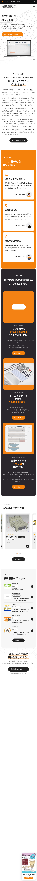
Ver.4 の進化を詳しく (17, 140)
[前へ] (12, 553)
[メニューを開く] (34, 7)
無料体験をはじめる (17, 669)
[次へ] (25, 553)
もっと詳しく (17, 353)
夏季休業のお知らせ (16, 2)
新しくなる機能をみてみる (11, 34)
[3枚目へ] (17, 553)
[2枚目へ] (16, 553)
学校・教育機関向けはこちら (17, 673)
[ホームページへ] (10, 6)
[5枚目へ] (20, 553)
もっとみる (18, 559)
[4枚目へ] (19, 553)
